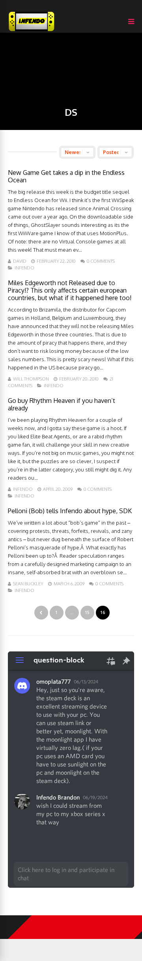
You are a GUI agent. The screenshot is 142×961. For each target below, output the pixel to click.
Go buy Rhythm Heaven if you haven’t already (61, 404)
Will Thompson (31, 379)
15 (87, 612)
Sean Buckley (28, 583)
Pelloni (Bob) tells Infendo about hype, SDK (70, 511)
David (19, 261)
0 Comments (101, 261)
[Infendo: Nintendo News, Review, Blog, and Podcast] (31, 31)
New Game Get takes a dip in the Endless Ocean (66, 176)
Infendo (24, 268)
